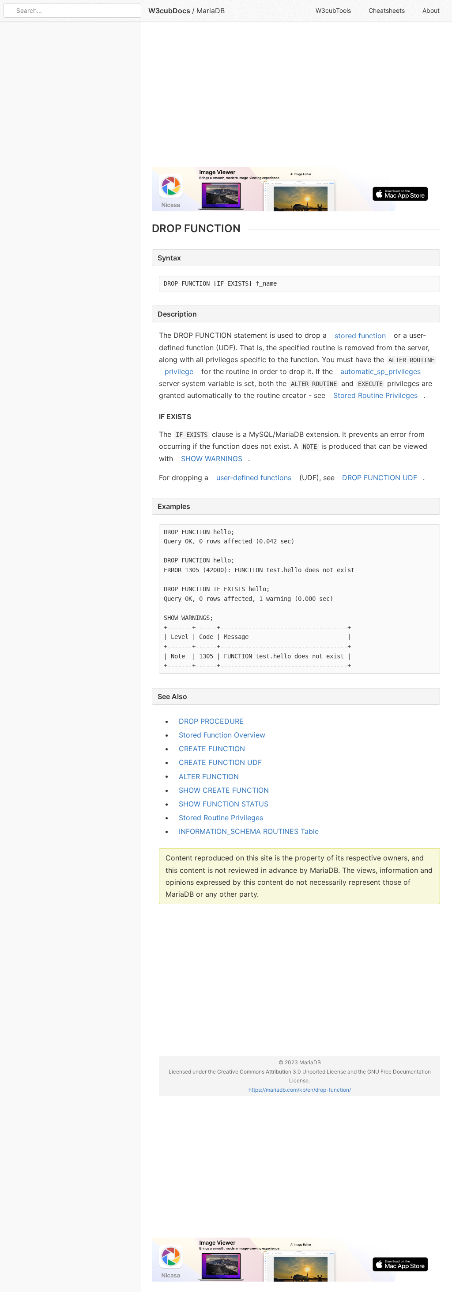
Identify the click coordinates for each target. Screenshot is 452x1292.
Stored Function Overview (222, 734)
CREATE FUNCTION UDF (220, 762)
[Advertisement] (296, 98)
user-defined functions (253, 477)
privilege (179, 371)
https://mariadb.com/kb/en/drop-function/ (300, 1089)
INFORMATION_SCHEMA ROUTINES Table (249, 831)
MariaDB (210, 10)
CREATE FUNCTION (212, 748)
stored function (360, 335)
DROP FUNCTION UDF (379, 477)
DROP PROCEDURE (211, 721)
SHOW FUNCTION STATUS (223, 803)
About (431, 10)
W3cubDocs (169, 10)
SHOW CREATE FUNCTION (224, 790)
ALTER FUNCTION (209, 776)
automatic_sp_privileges (380, 371)
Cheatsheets (387, 10)
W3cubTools (333, 10)
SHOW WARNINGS (211, 458)
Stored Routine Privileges (375, 395)
